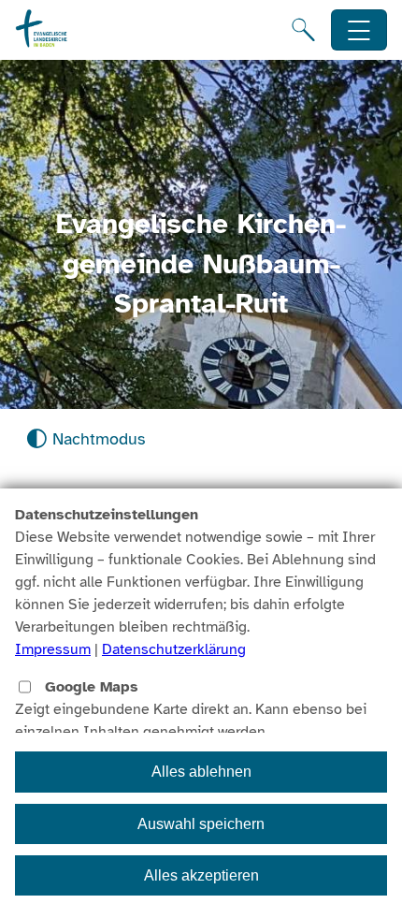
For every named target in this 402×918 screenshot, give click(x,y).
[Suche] (303, 29)
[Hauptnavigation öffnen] (359, 30)
